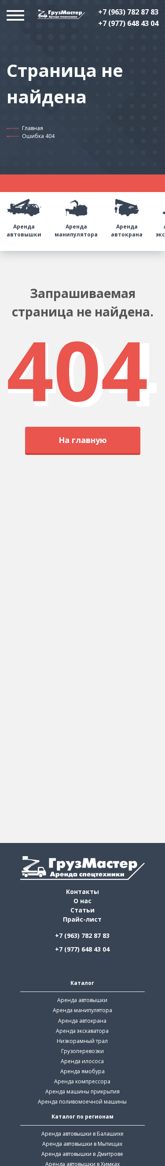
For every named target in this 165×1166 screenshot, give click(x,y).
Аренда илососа (82, 1061)
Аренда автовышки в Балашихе (82, 1133)
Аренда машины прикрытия (82, 1091)
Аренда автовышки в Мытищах (82, 1144)
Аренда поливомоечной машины (82, 1101)
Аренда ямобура (82, 1071)
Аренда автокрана (127, 230)
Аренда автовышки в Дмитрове (82, 1154)
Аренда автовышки (24, 230)
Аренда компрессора (82, 1081)
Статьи (82, 910)
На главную (83, 440)
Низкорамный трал (82, 1041)
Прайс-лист (82, 919)
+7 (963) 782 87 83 (128, 12)
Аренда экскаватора (82, 1031)
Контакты (82, 891)
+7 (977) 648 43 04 (128, 23)
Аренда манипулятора (76, 230)
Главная (32, 128)
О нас (82, 901)
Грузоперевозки (82, 1051)
